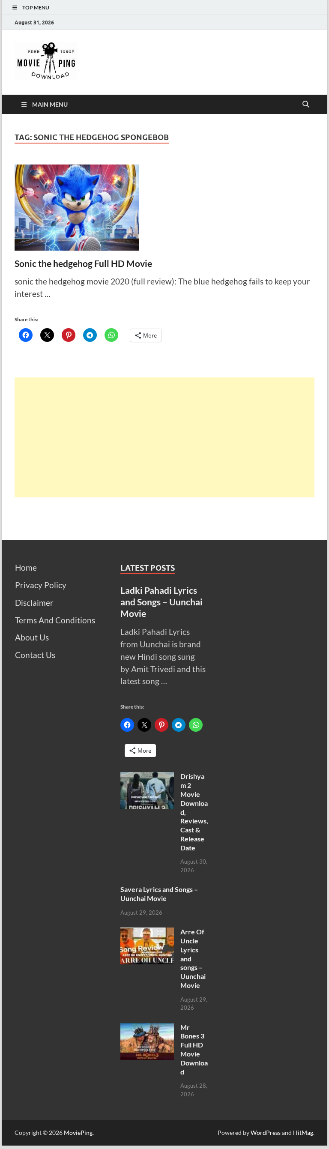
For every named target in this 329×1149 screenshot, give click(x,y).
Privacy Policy (40, 585)
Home (26, 567)
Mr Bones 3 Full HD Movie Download (194, 1049)
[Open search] (305, 104)
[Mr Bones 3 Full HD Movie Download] (147, 1029)
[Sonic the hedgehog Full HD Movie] (164, 208)
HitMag (303, 1132)
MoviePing (78, 1132)
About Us (32, 637)
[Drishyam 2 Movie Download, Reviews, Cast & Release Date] (147, 778)
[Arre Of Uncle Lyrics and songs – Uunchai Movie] (147, 933)
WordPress (266, 1132)
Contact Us (35, 655)
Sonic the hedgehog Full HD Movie (83, 263)
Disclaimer (34, 602)
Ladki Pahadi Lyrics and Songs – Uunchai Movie (161, 602)
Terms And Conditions (55, 620)
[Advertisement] (164, 437)
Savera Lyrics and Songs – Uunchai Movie (159, 893)
